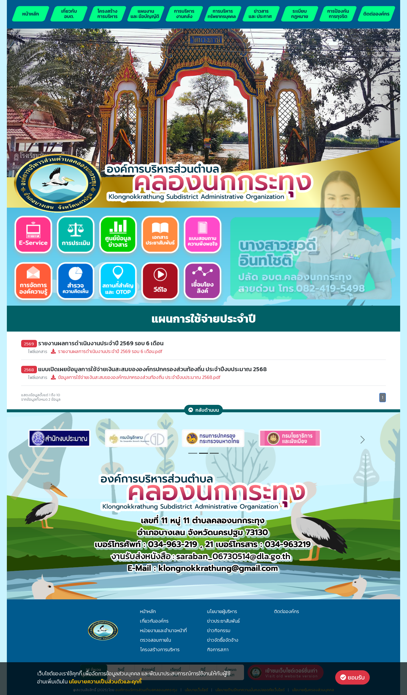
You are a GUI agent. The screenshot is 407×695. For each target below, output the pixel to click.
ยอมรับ (355, 677)
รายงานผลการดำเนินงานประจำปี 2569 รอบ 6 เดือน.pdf (95, 351)
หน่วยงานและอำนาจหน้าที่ (163, 630)
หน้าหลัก (148, 611)
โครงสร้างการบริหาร (160, 649)
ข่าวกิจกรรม (218, 630)
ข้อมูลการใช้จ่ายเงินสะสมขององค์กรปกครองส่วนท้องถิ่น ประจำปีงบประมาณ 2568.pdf (124, 377)
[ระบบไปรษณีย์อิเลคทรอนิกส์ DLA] (242, 437)
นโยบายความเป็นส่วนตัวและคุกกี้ (105, 681)
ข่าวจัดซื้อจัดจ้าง (222, 639)
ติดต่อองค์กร (286, 611)
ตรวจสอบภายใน (155, 639)
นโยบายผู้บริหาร (222, 611)
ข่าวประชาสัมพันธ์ (223, 620)
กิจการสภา (218, 649)
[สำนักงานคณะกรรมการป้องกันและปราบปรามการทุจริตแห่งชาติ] (165, 437)
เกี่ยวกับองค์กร (154, 620)
